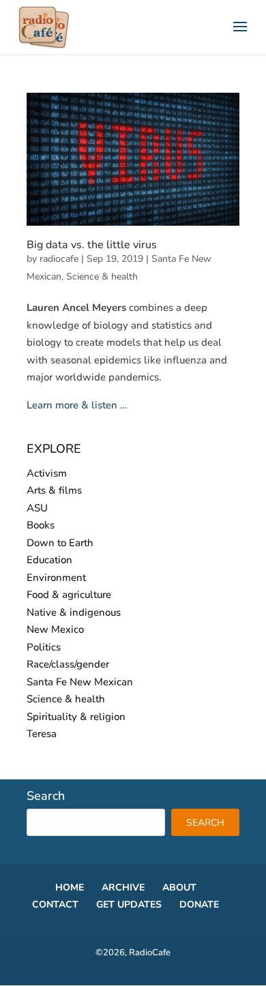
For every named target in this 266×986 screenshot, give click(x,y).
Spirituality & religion (76, 716)
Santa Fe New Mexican (80, 682)
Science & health (102, 276)
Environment (56, 577)
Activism (47, 473)
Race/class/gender (68, 664)
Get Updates (129, 904)
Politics (44, 647)
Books (41, 525)
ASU (37, 508)
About (179, 887)
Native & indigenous (74, 612)
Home (69, 887)
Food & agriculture (69, 594)
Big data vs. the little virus (92, 244)
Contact (55, 904)
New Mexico (55, 629)
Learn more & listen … (77, 405)
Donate (199, 904)
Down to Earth (60, 543)
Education (49, 560)
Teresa (42, 734)
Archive (123, 887)
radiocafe (59, 258)
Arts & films (54, 490)
